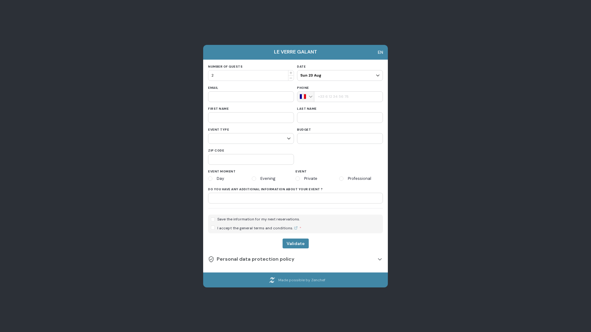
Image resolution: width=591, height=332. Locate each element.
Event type (218, 130)
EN (380, 52)
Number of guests (225, 67)
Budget (304, 130)
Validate (296, 243)
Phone (303, 88)
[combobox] (305, 97)
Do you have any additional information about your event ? (265, 189)
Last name (307, 109)
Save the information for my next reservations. (258, 219)
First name (218, 109)
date (301, 67)
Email (213, 88)
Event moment (221, 171)
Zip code (216, 150)
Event (301, 171)
